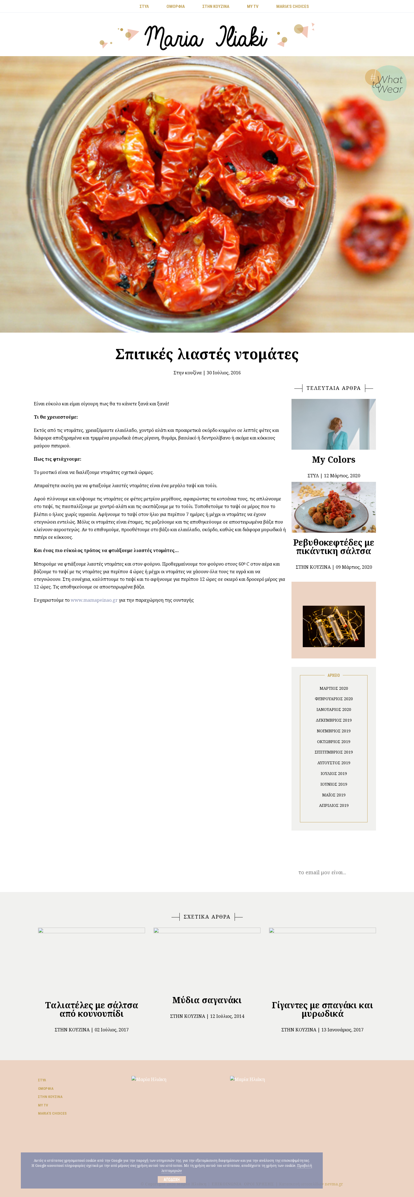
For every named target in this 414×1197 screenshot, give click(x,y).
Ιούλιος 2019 (334, 773)
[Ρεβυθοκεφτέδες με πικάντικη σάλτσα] (333, 507)
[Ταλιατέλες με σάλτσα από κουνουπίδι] (91, 961)
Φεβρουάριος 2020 (334, 698)
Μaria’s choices (292, 6)
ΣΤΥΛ (144, 6)
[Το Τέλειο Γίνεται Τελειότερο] (334, 626)
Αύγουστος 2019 (333, 762)
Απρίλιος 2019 (334, 805)
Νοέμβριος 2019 (334, 730)
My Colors (333, 459)
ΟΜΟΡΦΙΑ (175, 6)
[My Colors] (333, 424)
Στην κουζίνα (187, 373)
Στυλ (42, 1080)
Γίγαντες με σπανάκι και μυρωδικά (322, 1009)
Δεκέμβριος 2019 (334, 720)
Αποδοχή (172, 1179)
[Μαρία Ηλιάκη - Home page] (207, 36)
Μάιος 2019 (334, 795)
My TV (43, 1105)
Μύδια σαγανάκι (207, 1000)
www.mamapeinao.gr (94, 600)
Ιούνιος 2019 (333, 784)
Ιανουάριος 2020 (334, 709)
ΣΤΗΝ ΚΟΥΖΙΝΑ (215, 6)
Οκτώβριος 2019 (333, 741)
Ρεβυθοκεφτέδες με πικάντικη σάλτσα (333, 547)
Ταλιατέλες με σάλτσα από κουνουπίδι (91, 1009)
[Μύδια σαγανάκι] (207, 959)
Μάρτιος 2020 (334, 688)
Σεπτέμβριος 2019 (334, 752)
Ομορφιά (46, 1088)
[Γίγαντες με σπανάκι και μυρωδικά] (322, 961)
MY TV (253, 6)
